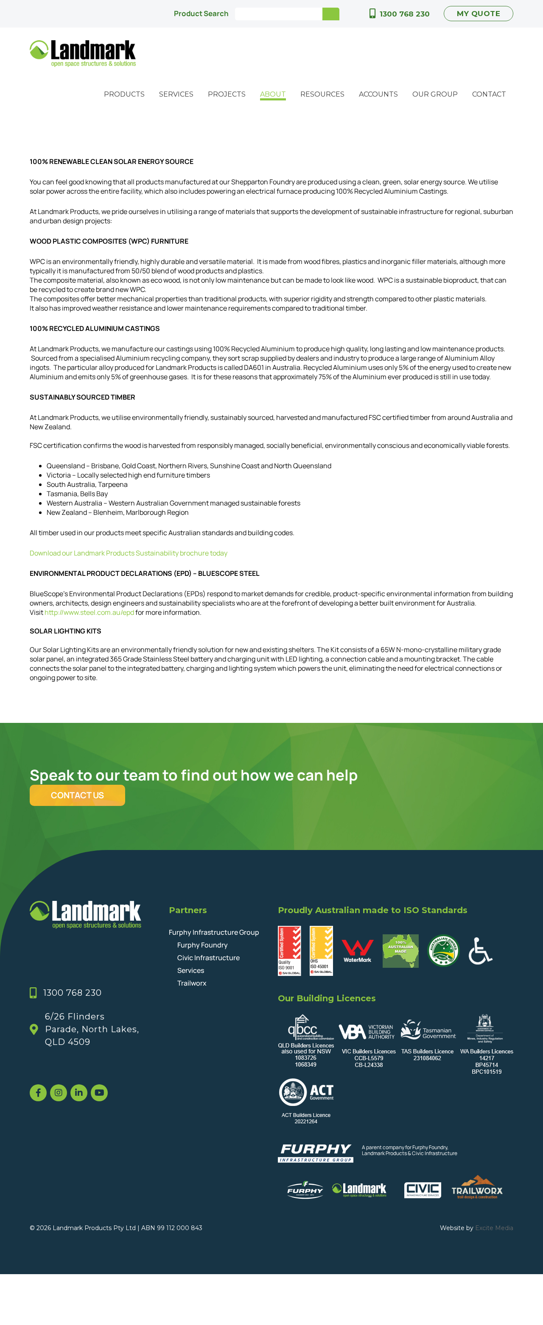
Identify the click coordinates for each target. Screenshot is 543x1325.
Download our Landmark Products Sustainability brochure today (128, 553)
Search (330, 14)
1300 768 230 (405, 14)
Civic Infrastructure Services (208, 964)
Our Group (435, 94)
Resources (322, 94)
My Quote (478, 13)
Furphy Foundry (202, 945)
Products (124, 94)
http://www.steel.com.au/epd (89, 612)
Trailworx (192, 983)
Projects (227, 94)
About (273, 94)
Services (176, 94)
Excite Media (494, 1228)
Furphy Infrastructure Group (214, 932)
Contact (489, 94)
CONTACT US (77, 795)
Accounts (378, 94)
